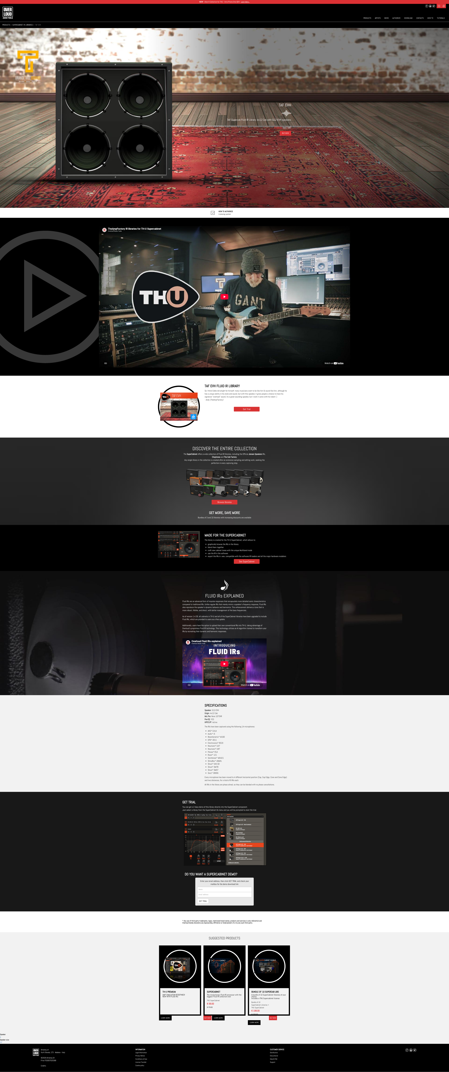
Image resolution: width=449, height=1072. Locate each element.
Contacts (420, 18)
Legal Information (141, 1052)
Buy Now (285, 133)
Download (408, 18)
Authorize (396, 18)
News (386, 18)
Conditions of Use (141, 1059)
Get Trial (246, 409)
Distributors (274, 1052)
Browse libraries (224, 502)
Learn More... (245, 2)
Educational (274, 1056)
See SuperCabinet (247, 561)
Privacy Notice (140, 1056)
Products (367, 18)
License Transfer (140, 1062)
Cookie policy (139, 1065)
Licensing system (226, 212)
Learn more (165, 1018)
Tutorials (441, 18)
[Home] (7, 13)
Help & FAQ (273, 1059)
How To (430, 18)
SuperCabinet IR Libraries (22, 25)
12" (1, 1042)
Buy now (207, 1018)
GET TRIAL (203, 901)
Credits (43, 1066)
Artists (378, 18)
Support (272, 1062)
